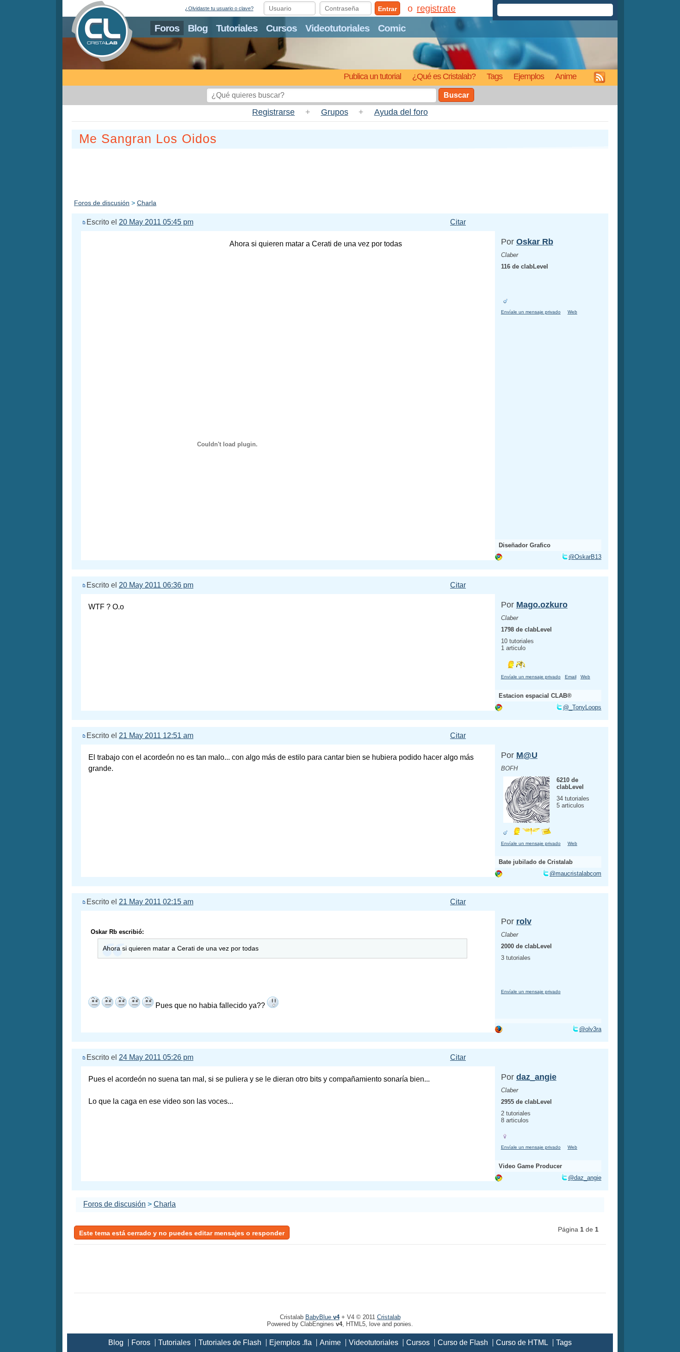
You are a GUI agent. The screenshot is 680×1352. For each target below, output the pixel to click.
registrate (436, 8)
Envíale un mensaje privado (531, 311)
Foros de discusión (102, 203)
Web (572, 311)
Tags (494, 76)
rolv (524, 921)
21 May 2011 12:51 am (156, 735)
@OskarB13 (585, 556)
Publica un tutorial (372, 76)
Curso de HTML (522, 1342)
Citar (458, 222)
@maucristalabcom (575, 873)
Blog (198, 28)
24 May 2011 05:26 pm (156, 1057)
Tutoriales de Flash (229, 1342)
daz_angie (536, 1077)
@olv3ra (590, 1029)
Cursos (281, 28)
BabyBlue (322, 1317)
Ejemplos (528, 76)
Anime (565, 76)
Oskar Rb (534, 241)
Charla (146, 203)
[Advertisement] (340, 172)
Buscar (456, 95)
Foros (167, 28)
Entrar (387, 9)
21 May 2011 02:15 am (156, 902)
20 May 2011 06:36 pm (156, 585)
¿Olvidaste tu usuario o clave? (219, 8)
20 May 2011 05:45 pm (156, 222)
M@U (527, 755)
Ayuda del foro (401, 112)
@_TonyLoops (582, 707)
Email (570, 676)
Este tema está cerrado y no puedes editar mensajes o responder (181, 1233)
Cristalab (389, 1317)
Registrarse (273, 112)
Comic (392, 28)
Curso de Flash (463, 1342)
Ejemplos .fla (290, 1342)
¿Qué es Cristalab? (444, 76)
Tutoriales (237, 28)
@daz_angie (584, 1177)
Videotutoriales (337, 28)
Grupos (334, 112)
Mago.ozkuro (542, 604)
